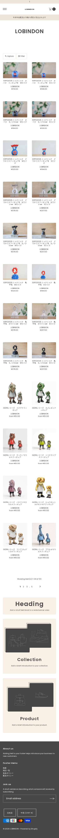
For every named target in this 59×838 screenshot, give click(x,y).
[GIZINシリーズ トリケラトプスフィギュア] (44, 441)
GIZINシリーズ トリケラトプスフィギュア (44, 456)
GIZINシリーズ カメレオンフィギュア (44, 409)
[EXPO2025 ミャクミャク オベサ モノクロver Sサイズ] (44, 109)
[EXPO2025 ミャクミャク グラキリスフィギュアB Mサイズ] (15, 148)
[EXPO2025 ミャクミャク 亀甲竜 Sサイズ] (44, 272)
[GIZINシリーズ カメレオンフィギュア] (44, 393)
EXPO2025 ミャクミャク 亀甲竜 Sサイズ (44, 283)
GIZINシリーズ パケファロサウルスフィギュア (15, 503)
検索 (4, 768)
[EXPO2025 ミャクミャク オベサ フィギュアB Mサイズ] (15, 70)
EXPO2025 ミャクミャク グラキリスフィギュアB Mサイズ (15, 161)
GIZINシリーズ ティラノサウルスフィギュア (15, 456)
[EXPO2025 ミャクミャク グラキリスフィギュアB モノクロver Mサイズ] (15, 231)
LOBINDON (29, 9)
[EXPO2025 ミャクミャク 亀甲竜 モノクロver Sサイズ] (44, 350)
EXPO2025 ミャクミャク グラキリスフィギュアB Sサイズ (44, 161)
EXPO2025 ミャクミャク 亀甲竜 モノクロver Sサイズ (44, 362)
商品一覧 (6, 770)
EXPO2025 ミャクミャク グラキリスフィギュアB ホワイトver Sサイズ (44, 202)
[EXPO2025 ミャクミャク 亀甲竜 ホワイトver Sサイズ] (44, 311)
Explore (10, 56)
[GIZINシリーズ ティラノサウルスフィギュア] (15, 441)
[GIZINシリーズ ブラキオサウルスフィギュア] (44, 535)
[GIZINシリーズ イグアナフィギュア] (15, 393)
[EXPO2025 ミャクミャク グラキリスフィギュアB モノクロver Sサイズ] (44, 231)
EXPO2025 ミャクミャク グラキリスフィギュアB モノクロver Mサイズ (15, 243)
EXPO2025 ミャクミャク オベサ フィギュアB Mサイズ (15, 81)
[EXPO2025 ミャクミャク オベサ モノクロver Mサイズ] (15, 109)
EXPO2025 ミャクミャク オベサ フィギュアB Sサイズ (44, 81)
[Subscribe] (52, 799)
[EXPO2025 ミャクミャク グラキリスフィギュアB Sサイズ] (44, 148)
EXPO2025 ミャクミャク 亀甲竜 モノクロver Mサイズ (15, 362)
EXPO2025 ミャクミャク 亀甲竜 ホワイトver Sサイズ (44, 323)
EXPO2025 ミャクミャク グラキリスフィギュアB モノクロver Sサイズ (44, 243)
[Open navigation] (4, 9)
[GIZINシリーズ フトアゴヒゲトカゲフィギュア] (15, 535)
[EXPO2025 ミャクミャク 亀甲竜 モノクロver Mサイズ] (15, 350)
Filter (22, 56)
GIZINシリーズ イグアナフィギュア (15, 409)
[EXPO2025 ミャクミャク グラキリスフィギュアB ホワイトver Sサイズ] (44, 190)
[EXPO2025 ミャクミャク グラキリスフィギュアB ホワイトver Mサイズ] (15, 190)
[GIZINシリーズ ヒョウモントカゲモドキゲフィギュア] (44, 488)
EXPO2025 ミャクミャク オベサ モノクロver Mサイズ (15, 121)
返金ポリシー (8, 773)
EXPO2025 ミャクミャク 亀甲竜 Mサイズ (15, 283)
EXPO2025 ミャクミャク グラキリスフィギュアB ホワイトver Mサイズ (15, 202)
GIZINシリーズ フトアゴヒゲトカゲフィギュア (15, 550)
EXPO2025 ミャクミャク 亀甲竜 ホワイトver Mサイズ (15, 323)
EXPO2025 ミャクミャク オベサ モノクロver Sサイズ (44, 121)
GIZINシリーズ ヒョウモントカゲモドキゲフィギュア (44, 503)
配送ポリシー (8, 775)
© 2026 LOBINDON (11, 829)
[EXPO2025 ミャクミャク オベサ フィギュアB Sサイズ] (44, 70)
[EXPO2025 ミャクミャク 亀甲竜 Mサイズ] (15, 272)
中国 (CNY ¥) (27, 813)
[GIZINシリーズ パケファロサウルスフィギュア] (15, 488)
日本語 (10, 813)
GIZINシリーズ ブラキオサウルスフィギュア (44, 550)
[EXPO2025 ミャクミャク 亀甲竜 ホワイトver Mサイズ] (15, 311)
